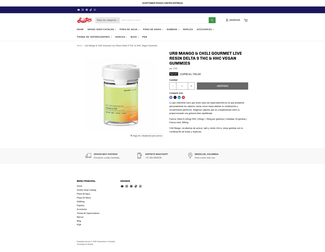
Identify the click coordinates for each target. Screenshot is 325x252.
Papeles (188, 29)
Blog (134, 37)
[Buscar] (212, 20)
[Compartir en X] (175, 97)
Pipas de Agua (129, 29)
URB (175, 68)
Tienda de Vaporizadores (93, 37)
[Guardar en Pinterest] (183, 97)
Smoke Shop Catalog (101, 29)
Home (80, 29)
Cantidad (173, 80)
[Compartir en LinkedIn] (179, 97)
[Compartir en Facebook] (170, 97)
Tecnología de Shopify (85, 244)
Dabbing (172, 29)
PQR (144, 37)
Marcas (120, 37)
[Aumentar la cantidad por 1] (191, 86)
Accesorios (205, 29)
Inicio (79, 45)
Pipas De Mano (152, 29)
